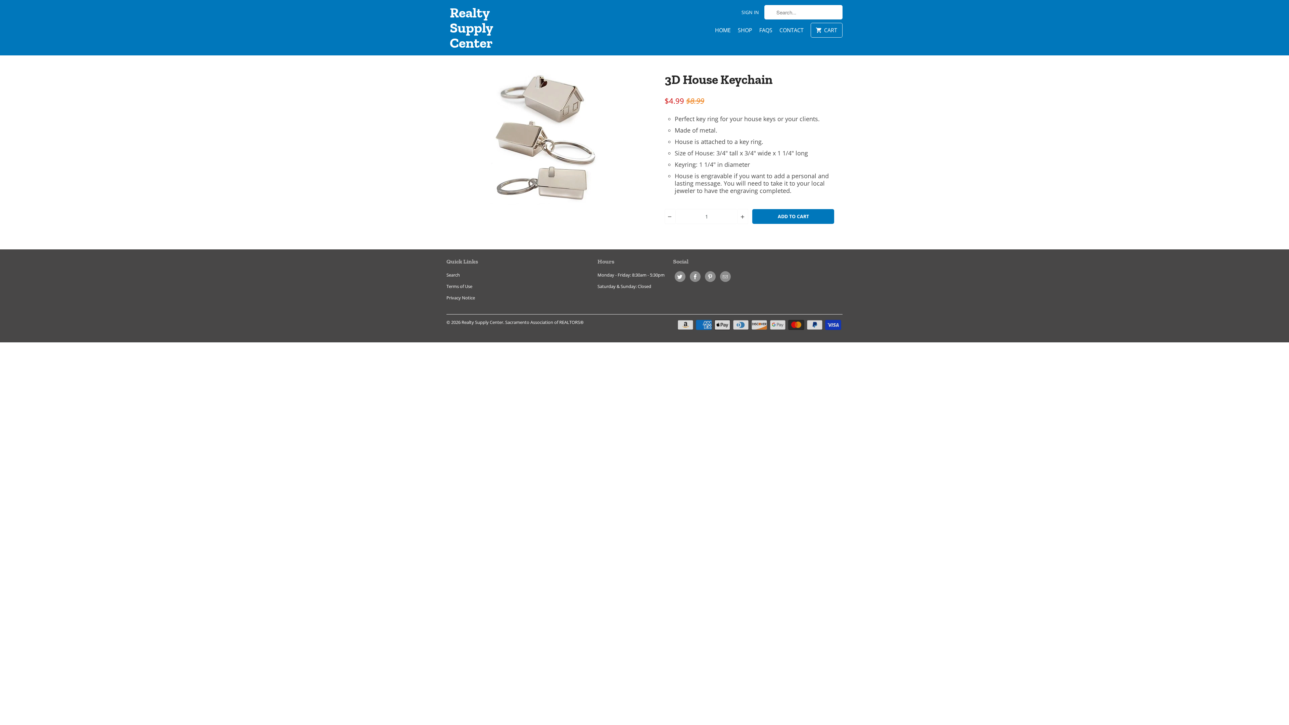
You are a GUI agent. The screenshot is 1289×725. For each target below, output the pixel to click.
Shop (745, 30)
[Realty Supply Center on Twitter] (680, 276)
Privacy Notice (460, 298)
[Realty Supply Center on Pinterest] (710, 276)
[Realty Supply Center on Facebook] (695, 276)
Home (723, 30)
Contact (791, 30)
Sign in (750, 12)
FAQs (765, 30)
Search (453, 275)
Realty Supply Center (471, 27)
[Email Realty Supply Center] (725, 276)
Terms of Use (459, 286)
